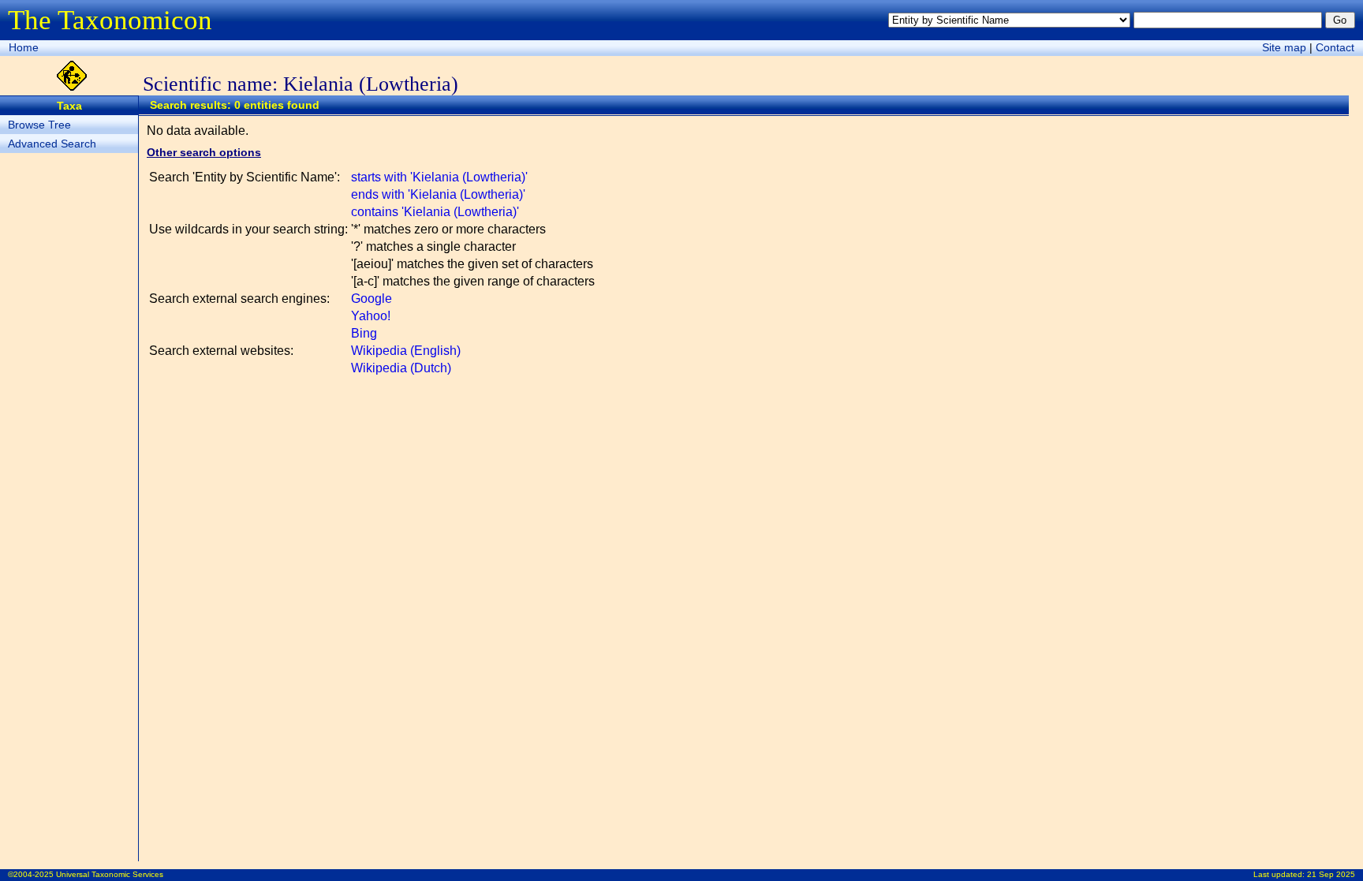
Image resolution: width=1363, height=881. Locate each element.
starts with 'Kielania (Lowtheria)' (439, 177)
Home (24, 47)
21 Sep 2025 (1331, 874)
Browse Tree (39, 124)
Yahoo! (370, 316)
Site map (1284, 47)
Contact (1335, 47)
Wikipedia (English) (406, 350)
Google (371, 298)
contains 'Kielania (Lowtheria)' (435, 211)
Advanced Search (52, 143)
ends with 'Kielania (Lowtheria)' (438, 194)
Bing (364, 333)
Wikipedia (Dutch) (401, 368)
